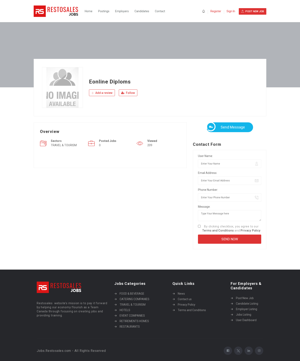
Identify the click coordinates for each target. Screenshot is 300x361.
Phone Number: (208, 189)
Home (88, 11)
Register (215, 11)
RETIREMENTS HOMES (134, 321)
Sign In (231, 11)
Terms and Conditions (218, 230)
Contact (160, 11)
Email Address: (207, 172)
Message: (204, 206)
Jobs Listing (243, 314)
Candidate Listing (247, 303)
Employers (122, 11)
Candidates (141, 11)
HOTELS (125, 310)
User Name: (205, 156)
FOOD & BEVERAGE (132, 293)
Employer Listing (246, 309)
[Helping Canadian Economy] (58, 11)
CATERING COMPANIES (134, 299)
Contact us (185, 299)
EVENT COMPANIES (132, 315)
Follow (130, 92)
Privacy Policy (250, 230)
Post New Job (245, 298)
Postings (103, 11)
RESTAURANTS (130, 326)
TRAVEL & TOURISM (133, 304)
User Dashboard (246, 320)
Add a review (103, 92)
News (181, 293)
